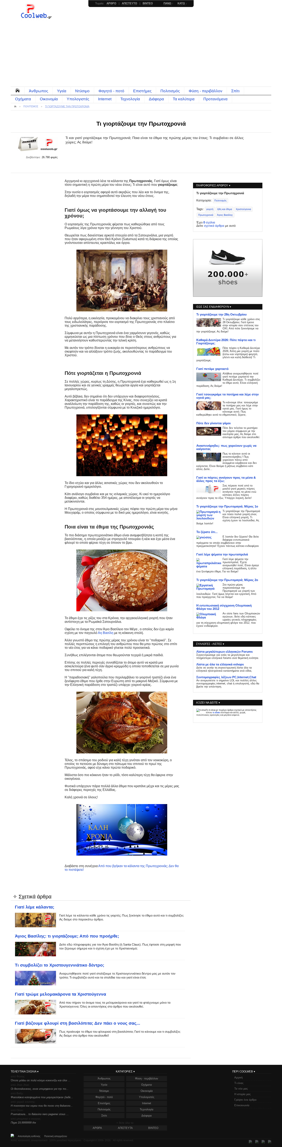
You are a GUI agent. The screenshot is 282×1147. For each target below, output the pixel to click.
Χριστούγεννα (243, 209)
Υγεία (61, 91)
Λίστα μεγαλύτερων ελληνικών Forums (224, 651)
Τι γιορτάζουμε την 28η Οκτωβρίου (221, 314)
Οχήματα (23, 99)
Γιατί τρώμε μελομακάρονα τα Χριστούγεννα (60, 994)
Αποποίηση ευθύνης (29, 1136)
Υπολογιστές (78, 99)
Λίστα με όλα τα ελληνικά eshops (220, 664)
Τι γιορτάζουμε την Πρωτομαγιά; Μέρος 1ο (227, 506)
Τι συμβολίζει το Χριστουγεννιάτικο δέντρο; (59, 965)
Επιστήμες (142, 91)
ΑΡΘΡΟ (111, 3)
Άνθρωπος (38, 91)
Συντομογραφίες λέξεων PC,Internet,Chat (226, 677)
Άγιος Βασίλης (225, 215)
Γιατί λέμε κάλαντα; (34, 907)
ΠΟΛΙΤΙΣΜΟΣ (30, 106)
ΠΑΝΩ (168, 3)
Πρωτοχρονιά (205, 215)
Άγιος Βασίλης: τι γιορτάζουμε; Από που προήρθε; (67, 936)
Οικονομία (49, 99)
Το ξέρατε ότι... (207, 532)
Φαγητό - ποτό (111, 91)
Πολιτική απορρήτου (55, 1136)
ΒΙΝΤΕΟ (153, 1127)
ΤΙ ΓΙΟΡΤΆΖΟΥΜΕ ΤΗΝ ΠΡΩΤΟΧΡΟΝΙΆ (67, 106)
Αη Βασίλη (105, 633)
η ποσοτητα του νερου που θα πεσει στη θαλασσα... (42, 1105)
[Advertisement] (141, 55)
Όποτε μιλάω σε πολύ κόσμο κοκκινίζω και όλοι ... (40, 1080)
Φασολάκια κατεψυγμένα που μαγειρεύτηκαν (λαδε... (42, 1097)
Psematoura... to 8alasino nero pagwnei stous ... (40, 1114)
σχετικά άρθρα (214, 225)
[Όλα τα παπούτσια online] (227, 295)
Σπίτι (235, 91)
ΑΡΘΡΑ (97, 1127)
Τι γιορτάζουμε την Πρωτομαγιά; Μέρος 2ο (227, 580)
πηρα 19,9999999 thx (23, 1122)
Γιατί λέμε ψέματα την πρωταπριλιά (222, 554)
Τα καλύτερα (183, 99)
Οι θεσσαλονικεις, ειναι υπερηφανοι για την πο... (40, 1088)
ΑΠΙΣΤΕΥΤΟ (129, 3)
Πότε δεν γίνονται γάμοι (213, 423)
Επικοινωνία (241, 1105)
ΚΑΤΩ (182, 3)
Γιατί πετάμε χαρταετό (212, 369)
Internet (104, 99)
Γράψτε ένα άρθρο (245, 1099)
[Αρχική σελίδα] (36, 19)
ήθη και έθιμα (224, 209)
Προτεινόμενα (215, 99)
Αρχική (238, 1077)
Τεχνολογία (130, 99)
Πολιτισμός (170, 91)
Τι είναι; (239, 1083)
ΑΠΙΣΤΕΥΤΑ (125, 1127)
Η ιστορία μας (242, 1094)
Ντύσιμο (82, 91)
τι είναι (216, 712)
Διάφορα (156, 99)
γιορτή (209, 209)
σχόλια (209, 222)
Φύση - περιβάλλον (205, 91)
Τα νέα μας (241, 1088)
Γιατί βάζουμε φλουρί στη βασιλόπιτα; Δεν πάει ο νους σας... (77, 1023)
